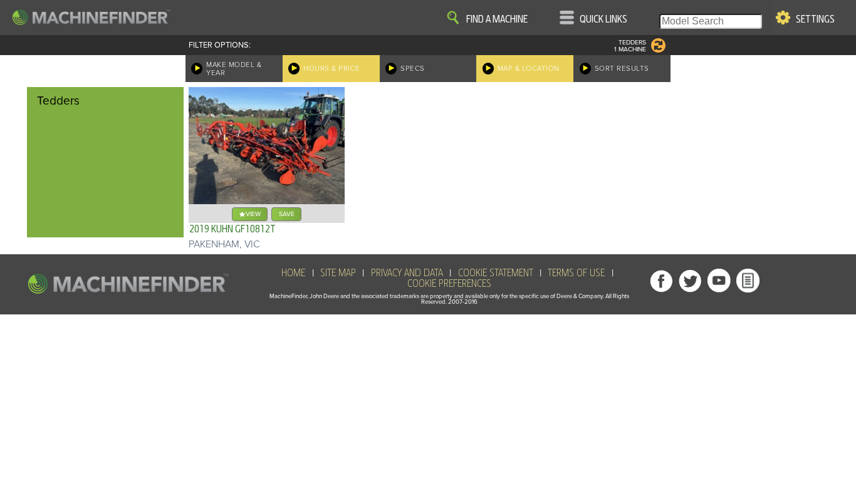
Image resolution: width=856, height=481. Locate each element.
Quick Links (603, 19)
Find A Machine (497, 19)
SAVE (287, 214)
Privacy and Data (407, 273)
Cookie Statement (495, 273)
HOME (293, 273)
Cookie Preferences (449, 283)
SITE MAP (338, 273)
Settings (815, 19)
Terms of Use (576, 273)
